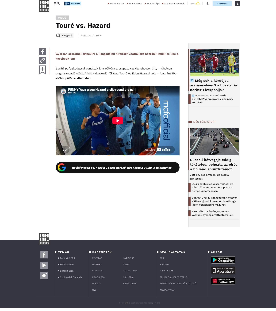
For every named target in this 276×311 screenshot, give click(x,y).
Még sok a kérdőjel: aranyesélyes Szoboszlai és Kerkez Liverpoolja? (214, 85)
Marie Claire (130, 283)
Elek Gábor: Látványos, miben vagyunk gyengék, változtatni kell (212, 213)
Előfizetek (222, 3)
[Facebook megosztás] (42, 51)
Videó (62, 17)
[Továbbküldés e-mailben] (42, 60)
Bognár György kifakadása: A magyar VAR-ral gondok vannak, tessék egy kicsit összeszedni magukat (214, 201)
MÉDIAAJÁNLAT (167, 290)
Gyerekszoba (130, 271)
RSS (162, 258)
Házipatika (128, 258)
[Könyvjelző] (42, 69)
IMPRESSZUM (166, 271)
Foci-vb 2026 (117, 3)
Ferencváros (135, 3)
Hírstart (97, 264)
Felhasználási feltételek (174, 277)
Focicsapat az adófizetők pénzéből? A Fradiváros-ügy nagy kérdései (212, 99)
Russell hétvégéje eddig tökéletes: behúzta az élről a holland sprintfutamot (213, 164)
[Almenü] (57, 3)
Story (126, 264)
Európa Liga (153, 3)
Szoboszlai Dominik (174, 3)
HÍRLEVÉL (164, 264)
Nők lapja (128, 277)
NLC (94, 290)
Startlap (97, 258)
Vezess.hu (97, 271)
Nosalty (96, 283)
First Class (98, 277)
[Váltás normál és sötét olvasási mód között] (208, 3)
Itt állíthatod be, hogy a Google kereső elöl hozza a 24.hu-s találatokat (121, 167)
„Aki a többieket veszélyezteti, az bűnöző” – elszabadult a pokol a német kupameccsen (212, 187)
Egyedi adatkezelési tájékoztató (178, 283)
